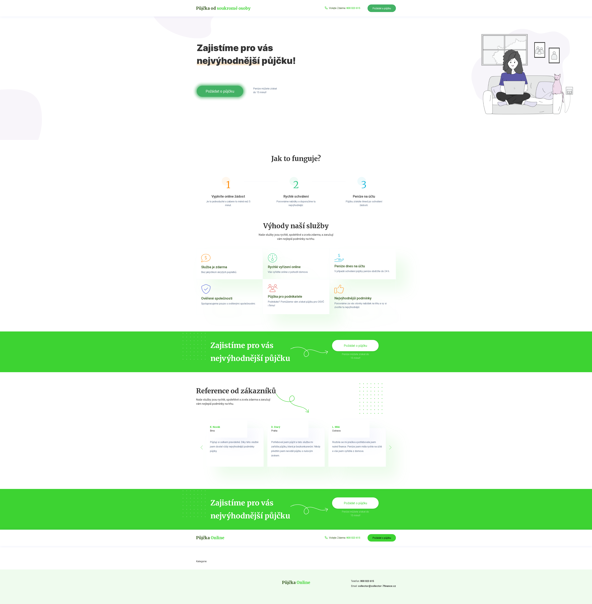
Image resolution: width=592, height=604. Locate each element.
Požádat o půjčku (381, 8)
